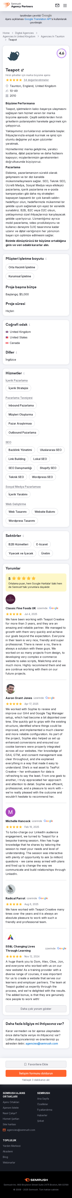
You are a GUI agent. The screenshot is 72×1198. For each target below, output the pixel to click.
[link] (57, 5)
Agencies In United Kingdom (19, 36)
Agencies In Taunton (52, 36)
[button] (61, 53)
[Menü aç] (65, 5)
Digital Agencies (24, 32)
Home (6, 32)
